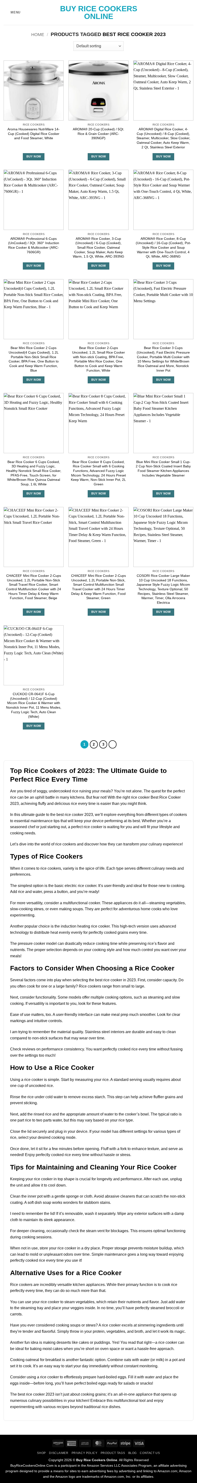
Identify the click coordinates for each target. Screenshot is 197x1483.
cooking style (103, 950)
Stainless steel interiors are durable (115, 1032)
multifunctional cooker (81, 903)
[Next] (113, 744)
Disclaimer (58, 1453)
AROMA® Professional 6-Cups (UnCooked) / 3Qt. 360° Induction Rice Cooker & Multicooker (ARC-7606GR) (33, 245)
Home (37, 34)
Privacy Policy (85, 1453)
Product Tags (113, 1453)
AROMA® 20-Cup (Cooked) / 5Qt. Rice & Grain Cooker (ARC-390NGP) (98, 133)
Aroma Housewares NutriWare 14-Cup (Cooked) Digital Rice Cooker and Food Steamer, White (33, 133)
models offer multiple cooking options (100, 997)
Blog (132, 1453)
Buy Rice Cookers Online (98, 12)
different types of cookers (166, 815)
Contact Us (150, 1453)
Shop (41, 1453)
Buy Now (33, 156)
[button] (12, 12)
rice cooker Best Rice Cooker (156, 797)
